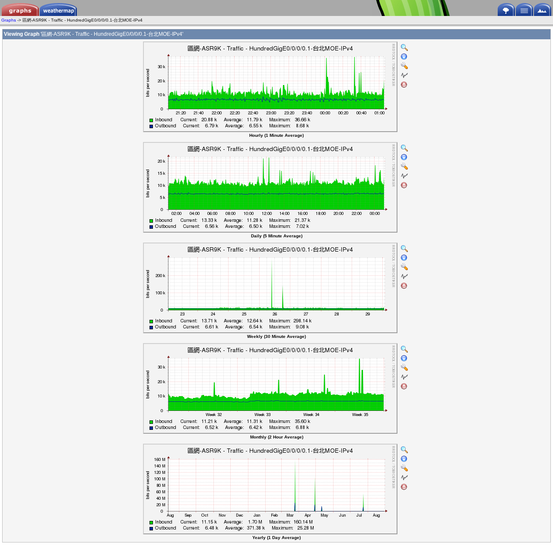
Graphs (8, 20)
